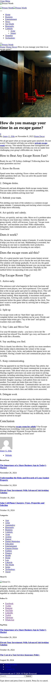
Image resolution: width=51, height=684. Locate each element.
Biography (9, 26)
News (7, 21)
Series (7, 567)
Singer (13, 33)
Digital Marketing (12, 541)
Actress (8, 537)
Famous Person (11, 548)
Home (7, 14)
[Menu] (1, 10)
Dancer (8, 539)
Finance (8, 553)
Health (8, 555)
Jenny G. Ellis (9, 136)
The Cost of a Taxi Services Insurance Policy (20, 655)
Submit (28, 676)
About (7, 667)
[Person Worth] (13, 8)
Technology (10, 38)
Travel (7, 572)
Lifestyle (8, 562)
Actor (12, 31)
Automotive (10, 525)
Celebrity (9, 28)
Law (7, 560)
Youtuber (9, 35)
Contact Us (10, 669)
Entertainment (11, 19)
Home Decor (39, 136)
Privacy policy (11, 664)
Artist (7, 523)
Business (9, 17)
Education (9, 544)
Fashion (8, 551)
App (7, 520)
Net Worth (9, 24)
